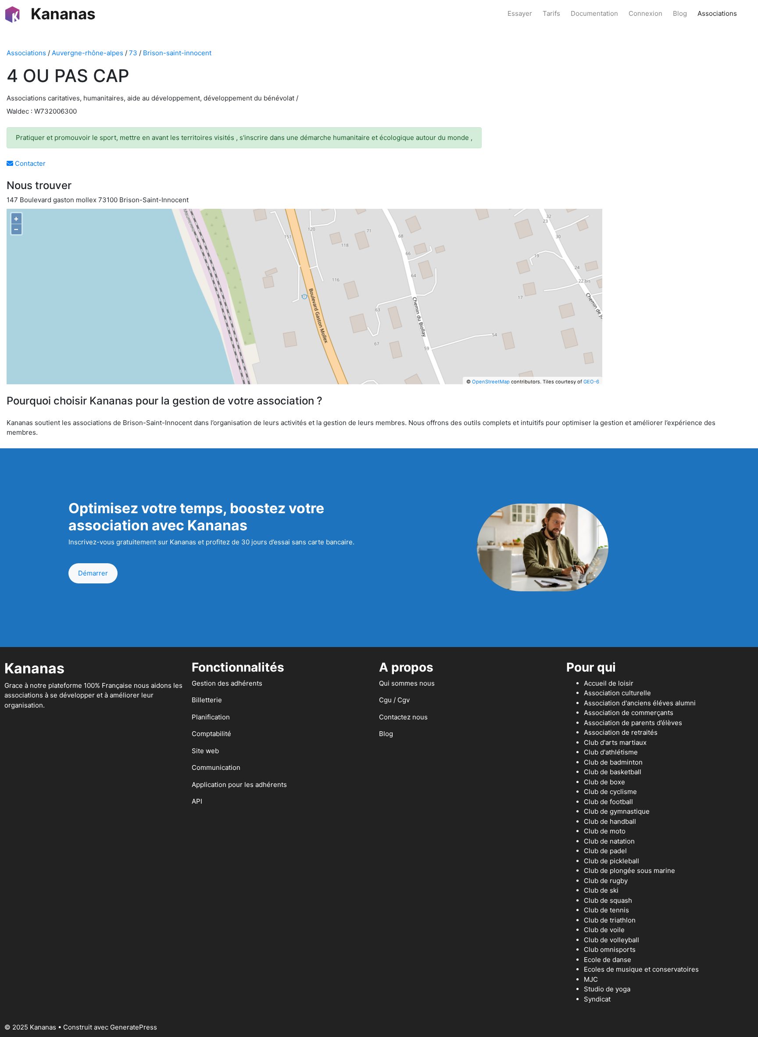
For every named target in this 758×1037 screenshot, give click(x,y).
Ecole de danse (607, 959)
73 (133, 53)
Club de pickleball (611, 861)
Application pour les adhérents (239, 784)
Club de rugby (606, 880)
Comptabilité (211, 733)
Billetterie (207, 700)
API (197, 801)
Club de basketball (612, 772)
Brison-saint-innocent (177, 53)
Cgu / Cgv (394, 700)
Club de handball (610, 821)
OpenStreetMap (491, 382)
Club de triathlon (610, 920)
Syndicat (597, 999)
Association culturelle (617, 693)
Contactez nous (403, 717)
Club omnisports (610, 949)
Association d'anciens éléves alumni (640, 703)
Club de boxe (604, 782)
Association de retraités (621, 732)
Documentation (594, 13)
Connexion (645, 13)
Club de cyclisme (610, 791)
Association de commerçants (628, 712)
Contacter (29, 163)
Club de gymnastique (617, 811)
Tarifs (551, 13)
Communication (216, 767)
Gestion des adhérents (227, 683)
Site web (205, 751)
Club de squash (608, 900)
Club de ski (601, 890)
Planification (211, 717)
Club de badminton (613, 762)
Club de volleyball (611, 940)
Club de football (608, 801)
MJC (591, 979)
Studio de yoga (607, 989)
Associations (717, 13)
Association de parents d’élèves (633, 723)
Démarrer (93, 573)
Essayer (520, 13)
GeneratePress (133, 1027)
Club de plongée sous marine (629, 870)
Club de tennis (606, 910)
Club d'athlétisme (611, 752)
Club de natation (609, 841)
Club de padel (605, 851)
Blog (680, 13)
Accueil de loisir (608, 683)
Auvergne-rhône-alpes (87, 53)
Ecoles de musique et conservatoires (641, 969)
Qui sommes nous (407, 683)
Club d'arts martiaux (615, 742)
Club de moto (605, 831)
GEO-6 (591, 382)
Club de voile (604, 930)
